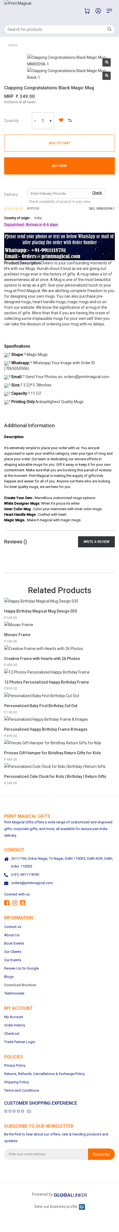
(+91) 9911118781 (25, 874)
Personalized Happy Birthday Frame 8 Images (45, 729)
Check (97, 193)
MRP (9, 96)
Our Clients (12, 951)
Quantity (11, 120)
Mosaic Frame (17, 635)
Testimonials (14, 993)
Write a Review (96, 542)
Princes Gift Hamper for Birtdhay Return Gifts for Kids (52, 753)
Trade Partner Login (19, 1042)
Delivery (11, 194)
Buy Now (59, 166)
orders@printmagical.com (32, 883)
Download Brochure (20, 985)
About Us (11, 935)
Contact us (12, 926)
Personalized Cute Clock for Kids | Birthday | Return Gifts (55, 776)
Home (12, 45)
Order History (14, 1025)
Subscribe (101, 1154)
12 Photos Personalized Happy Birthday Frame (46, 682)
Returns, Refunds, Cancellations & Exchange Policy (44, 1074)
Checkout (11, 1033)
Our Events (12, 960)
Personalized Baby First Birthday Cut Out (40, 706)
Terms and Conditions (21, 1090)
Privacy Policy (14, 1065)
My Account (13, 1017)
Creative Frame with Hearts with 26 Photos (42, 658)
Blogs (9, 976)
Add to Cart (60, 143)
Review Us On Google (21, 968)
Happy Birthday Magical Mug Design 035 (40, 611)
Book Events (14, 943)
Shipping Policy (16, 1082)
